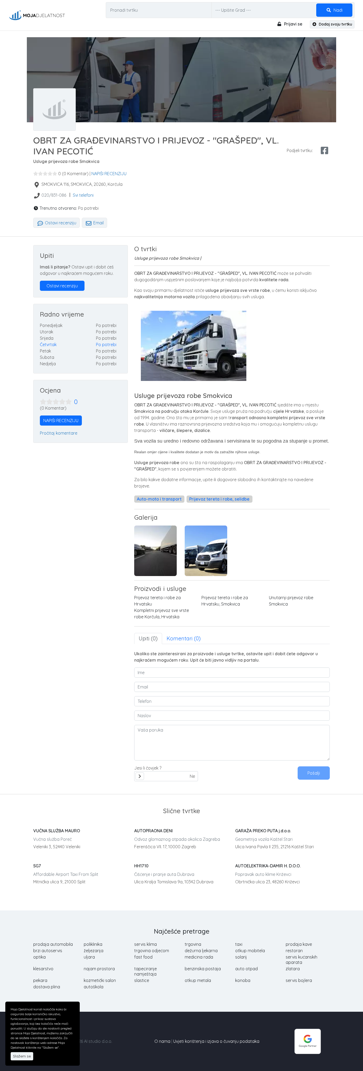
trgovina (193, 944)
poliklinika (93, 944)
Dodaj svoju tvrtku (335, 24)
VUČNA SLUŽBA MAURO (56, 830)
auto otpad (246, 968)
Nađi (337, 10)
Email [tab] (98, 222)
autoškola (93, 986)
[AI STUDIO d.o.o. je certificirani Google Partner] (307, 1041)
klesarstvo (43, 968)
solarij (241, 957)
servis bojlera (299, 980)
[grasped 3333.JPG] (206, 551)
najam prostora (99, 968)
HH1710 (141, 865)
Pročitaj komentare (58, 433)
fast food (143, 957)
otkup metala (198, 980)
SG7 (37, 865)
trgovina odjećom (151, 950)
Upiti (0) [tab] (148, 638)
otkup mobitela (250, 950)
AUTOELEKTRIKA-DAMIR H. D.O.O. (268, 865)
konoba (242, 980)
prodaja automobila (53, 944)
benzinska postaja (203, 968)
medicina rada (199, 957)
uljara (89, 957)
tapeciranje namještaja (145, 971)
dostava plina (46, 986)
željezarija (93, 950)
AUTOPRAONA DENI (153, 830)
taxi (238, 944)
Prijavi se (292, 24)
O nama (162, 1041)
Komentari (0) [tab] (184, 638)
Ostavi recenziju (60, 222)
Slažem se (22, 1056)
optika (39, 957)
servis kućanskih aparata (301, 959)
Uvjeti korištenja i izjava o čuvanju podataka (216, 1041)
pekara (40, 980)
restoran (294, 950)
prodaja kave (299, 944)
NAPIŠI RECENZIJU (108, 173)
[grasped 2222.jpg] (155, 551)
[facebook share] (324, 150)
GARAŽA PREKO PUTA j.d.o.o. (263, 830)
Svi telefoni (83, 195)
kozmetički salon (100, 980)
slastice (141, 980)
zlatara (293, 968)
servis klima (145, 944)
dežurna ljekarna (201, 950)
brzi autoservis (47, 950)
